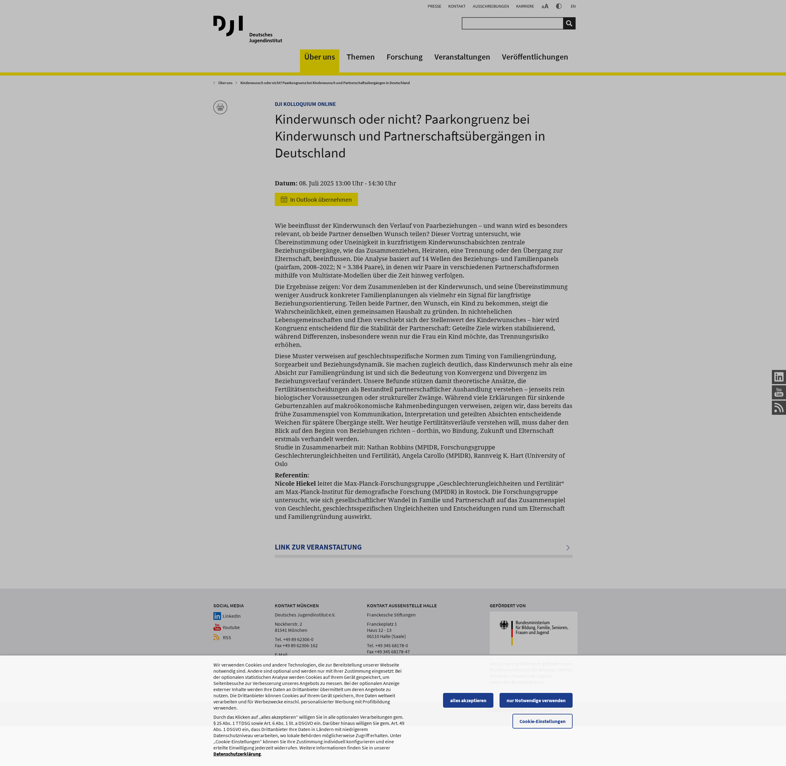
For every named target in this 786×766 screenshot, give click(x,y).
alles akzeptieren (468, 700)
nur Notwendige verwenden (536, 700)
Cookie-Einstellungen (542, 721)
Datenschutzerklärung (237, 754)
